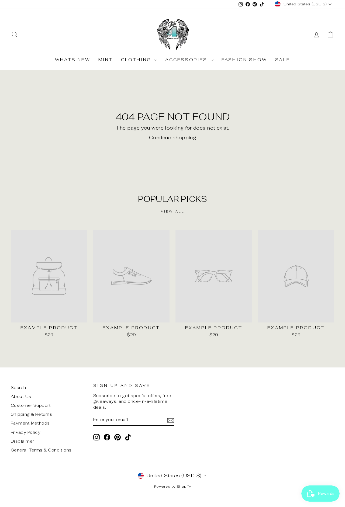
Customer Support (31, 405)
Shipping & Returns (31, 414)
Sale (282, 59)
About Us (21, 396)
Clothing (137, 59)
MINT (105, 59)
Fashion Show (244, 59)
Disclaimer (22, 441)
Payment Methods (30, 423)
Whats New (72, 59)
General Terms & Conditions (41, 450)
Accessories (187, 59)
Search (18, 387)
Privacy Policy (25, 432)
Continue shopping (172, 137)
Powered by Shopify (172, 486)
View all (172, 211)
